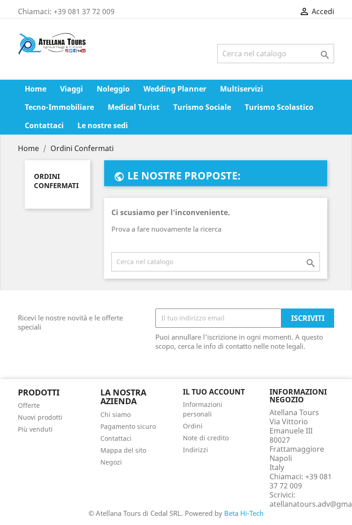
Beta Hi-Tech (244, 513)
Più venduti (35, 429)
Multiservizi (241, 89)
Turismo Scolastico (279, 107)
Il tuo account (214, 392)
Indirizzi (195, 449)
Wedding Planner (174, 89)
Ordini (193, 426)
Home (35, 89)
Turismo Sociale (202, 107)
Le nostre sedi (102, 125)
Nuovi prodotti (40, 417)
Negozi (111, 462)
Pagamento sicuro (128, 426)
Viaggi (71, 89)
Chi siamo (115, 414)
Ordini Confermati (56, 181)
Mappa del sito (123, 450)
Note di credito (206, 437)
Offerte (29, 405)
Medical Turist (134, 107)
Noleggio (113, 89)
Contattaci (44, 125)
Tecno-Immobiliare (59, 107)
